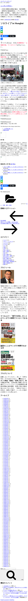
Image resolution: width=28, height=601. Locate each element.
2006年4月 (5, 545)
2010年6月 (5, 476)
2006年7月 (5, 540)
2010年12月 (6, 468)
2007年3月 (5, 530)
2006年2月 (5, 547)
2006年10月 (6, 537)
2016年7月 (5, 411)
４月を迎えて (6, 586)
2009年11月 (6, 485)
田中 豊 (16, 19)
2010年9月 (5, 472)
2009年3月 (5, 496)
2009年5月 (5, 493)
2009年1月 (5, 499)
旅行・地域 (8, 205)
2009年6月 (5, 492)
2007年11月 (6, 519)
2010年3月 (5, 479)
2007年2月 (5, 532)
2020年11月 (6, 399)
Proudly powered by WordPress (7, 599)
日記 (4, 253)
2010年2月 (5, 481)
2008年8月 (5, 506)
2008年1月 (5, 516)
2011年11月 (6, 452)
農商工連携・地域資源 (8, 261)
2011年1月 (5, 466)
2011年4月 (5, 462)
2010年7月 (5, 475)
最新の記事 (6, 130)
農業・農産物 (6, 262)
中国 (4, 205)
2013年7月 (5, 427)
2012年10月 (6, 439)
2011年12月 (6, 451)
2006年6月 (5, 542)
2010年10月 (6, 471)
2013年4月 (5, 431)
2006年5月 (5, 543)
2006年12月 (6, 535)
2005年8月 (5, 556)
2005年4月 (5, 560)
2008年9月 (5, 505)
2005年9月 (5, 554)
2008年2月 (5, 515)
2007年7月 (5, 525)
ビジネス (5, 244)
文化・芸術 (6, 250)
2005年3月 (5, 562)
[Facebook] (14, 27)
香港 (4, 264)
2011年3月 (5, 463)
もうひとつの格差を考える (9, 590)
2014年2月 (5, 417)
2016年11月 (6, 409)
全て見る (13, 164)
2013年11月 (6, 421)
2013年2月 (5, 434)
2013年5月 (5, 429)
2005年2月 (5, 563)
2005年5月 (5, 559)
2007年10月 (6, 520)
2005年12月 (6, 550)
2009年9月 (5, 488)
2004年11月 (6, 566)
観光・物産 (6, 258)
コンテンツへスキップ (6, 1)
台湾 (4, 248)
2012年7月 (5, 444)
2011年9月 (5, 455)
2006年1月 (5, 549)
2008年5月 (5, 510)
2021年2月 (5, 398)
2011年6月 (5, 459)
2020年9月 (5, 402)
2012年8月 (5, 442)
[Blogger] (14, 34)
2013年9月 (5, 424)
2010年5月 (5, 478)
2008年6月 (5, 509)
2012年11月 (6, 438)
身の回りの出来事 (7, 260)
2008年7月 (5, 508)
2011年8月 (5, 456)
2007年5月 (5, 527)
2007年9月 (5, 522)
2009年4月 (5, 495)
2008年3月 (5, 513)
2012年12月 (6, 436)
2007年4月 (5, 529)
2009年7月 (5, 490)
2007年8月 (5, 523)
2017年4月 (5, 407)
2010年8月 (5, 473)
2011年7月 (5, 458)
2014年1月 (5, 418)
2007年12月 (6, 518)
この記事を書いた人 (8, 128)
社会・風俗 (6, 254)
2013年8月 (5, 425)
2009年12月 (6, 483)
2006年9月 (5, 539)
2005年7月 (5, 557)
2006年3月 (5, 546)
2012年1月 (5, 449)
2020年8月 (5, 404)
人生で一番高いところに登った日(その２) (13, 169)
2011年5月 (5, 461)
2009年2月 (5, 498)
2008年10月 (6, 503)
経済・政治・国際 (7, 255)
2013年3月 (5, 432)
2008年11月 (6, 502)
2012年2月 (5, 448)
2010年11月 (6, 469)
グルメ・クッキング (8, 241)
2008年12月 (6, 500)
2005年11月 (6, 552)
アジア (5, 240)
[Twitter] (14, 29)
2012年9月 (5, 441)
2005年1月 (5, 564)
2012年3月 (5, 446)
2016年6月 (5, 412)
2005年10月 (6, 553)
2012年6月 (5, 445)
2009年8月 (5, 489)
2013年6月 (5, 428)
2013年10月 (6, 422)
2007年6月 (5, 526)
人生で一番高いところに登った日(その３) (13, 166)
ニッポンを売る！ (6, 6)
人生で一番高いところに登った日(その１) (13, 172)
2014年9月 (5, 415)
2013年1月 (5, 435)
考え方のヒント (7, 257)
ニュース (5, 243)
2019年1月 (5, 405)
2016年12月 (6, 408)
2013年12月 (6, 419)
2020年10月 (6, 401)
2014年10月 (6, 414)
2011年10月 (6, 454)
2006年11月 (6, 536)
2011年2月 (5, 465)
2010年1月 (5, 482)
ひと (4, 245)
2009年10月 (6, 486)
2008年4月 (5, 512)
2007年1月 (5, 533)
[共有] (14, 39)
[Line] (14, 32)
